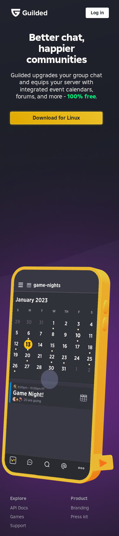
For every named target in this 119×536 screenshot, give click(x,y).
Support (18, 525)
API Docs (19, 507)
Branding (80, 507)
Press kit (79, 516)
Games (17, 516)
